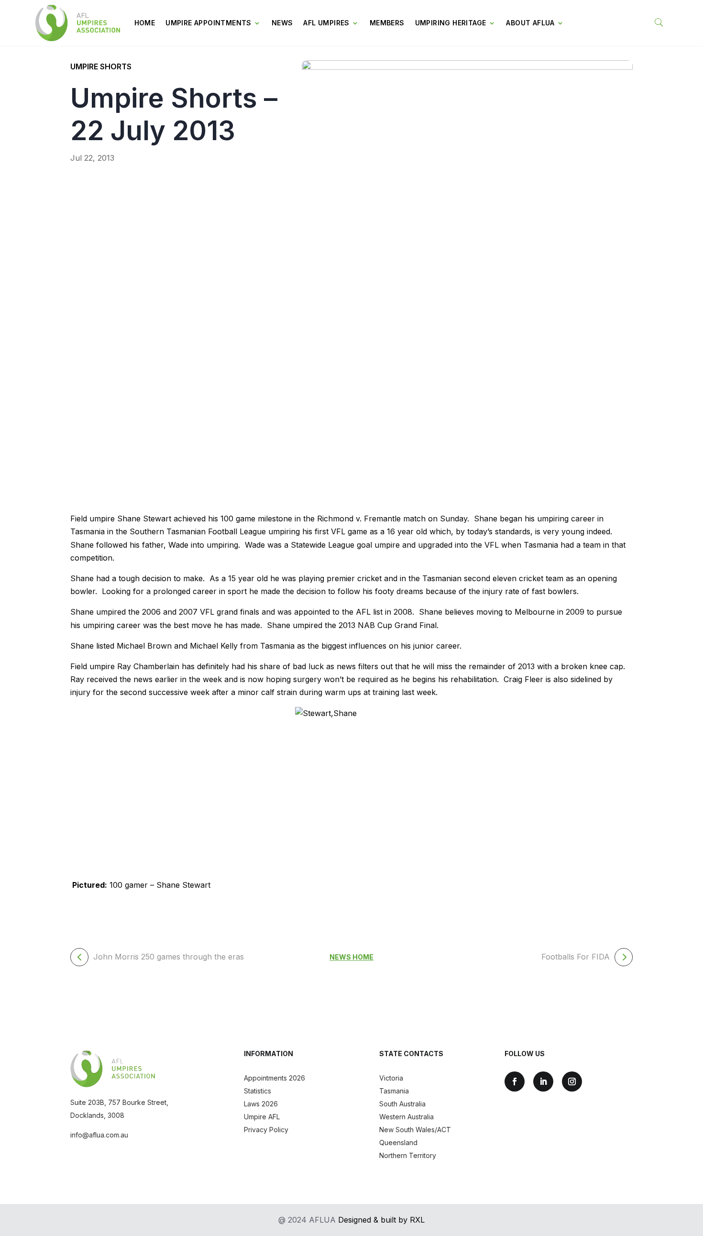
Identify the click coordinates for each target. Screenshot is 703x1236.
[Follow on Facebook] (515, 1081)
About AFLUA (530, 23)
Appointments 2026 (274, 1078)
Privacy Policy (266, 1130)
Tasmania (394, 1091)
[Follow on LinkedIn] (543, 1081)
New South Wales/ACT (415, 1130)
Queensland (398, 1142)
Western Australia (406, 1117)
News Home (351, 957)
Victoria (391, 1078)
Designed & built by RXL (381, 1220)
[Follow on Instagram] (572, 1081)
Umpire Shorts (101, 66)
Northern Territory (407, 1155)
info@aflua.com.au (99, 1135)
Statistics (257, 1091)
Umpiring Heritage (450, 23)
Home (144, 23)
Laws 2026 (261, 1104)
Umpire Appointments (208, 23)
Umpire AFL (262, 1117)
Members (387, 23)
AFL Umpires (326, 23)
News (282, 23)
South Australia (402, 1104)
